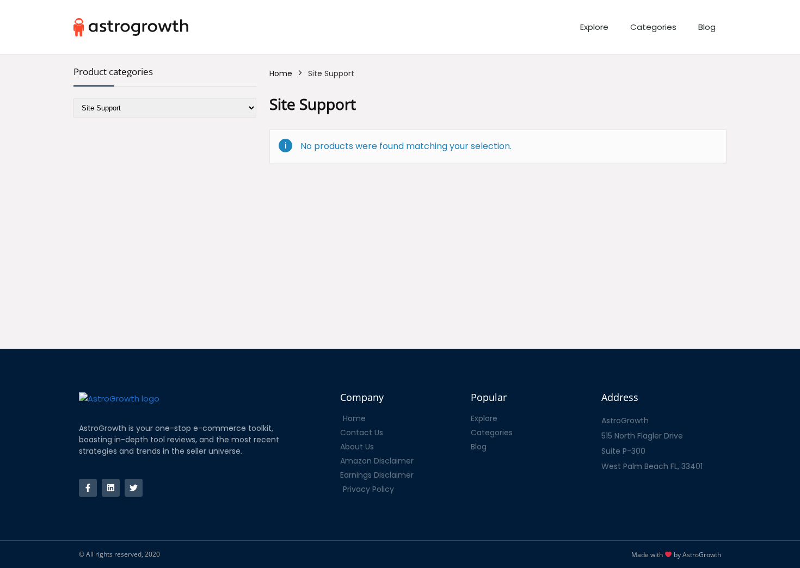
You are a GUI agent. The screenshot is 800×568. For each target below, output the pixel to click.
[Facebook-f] (88, 488)
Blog (707, 27)
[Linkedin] (111, 488)
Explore (594, 27)
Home (280, 73)
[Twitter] (134, 488)
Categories (653, 27)
